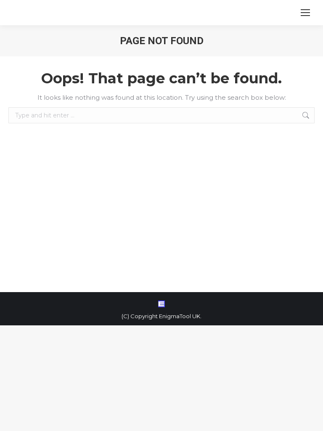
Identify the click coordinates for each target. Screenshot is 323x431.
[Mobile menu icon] (305, 12)
